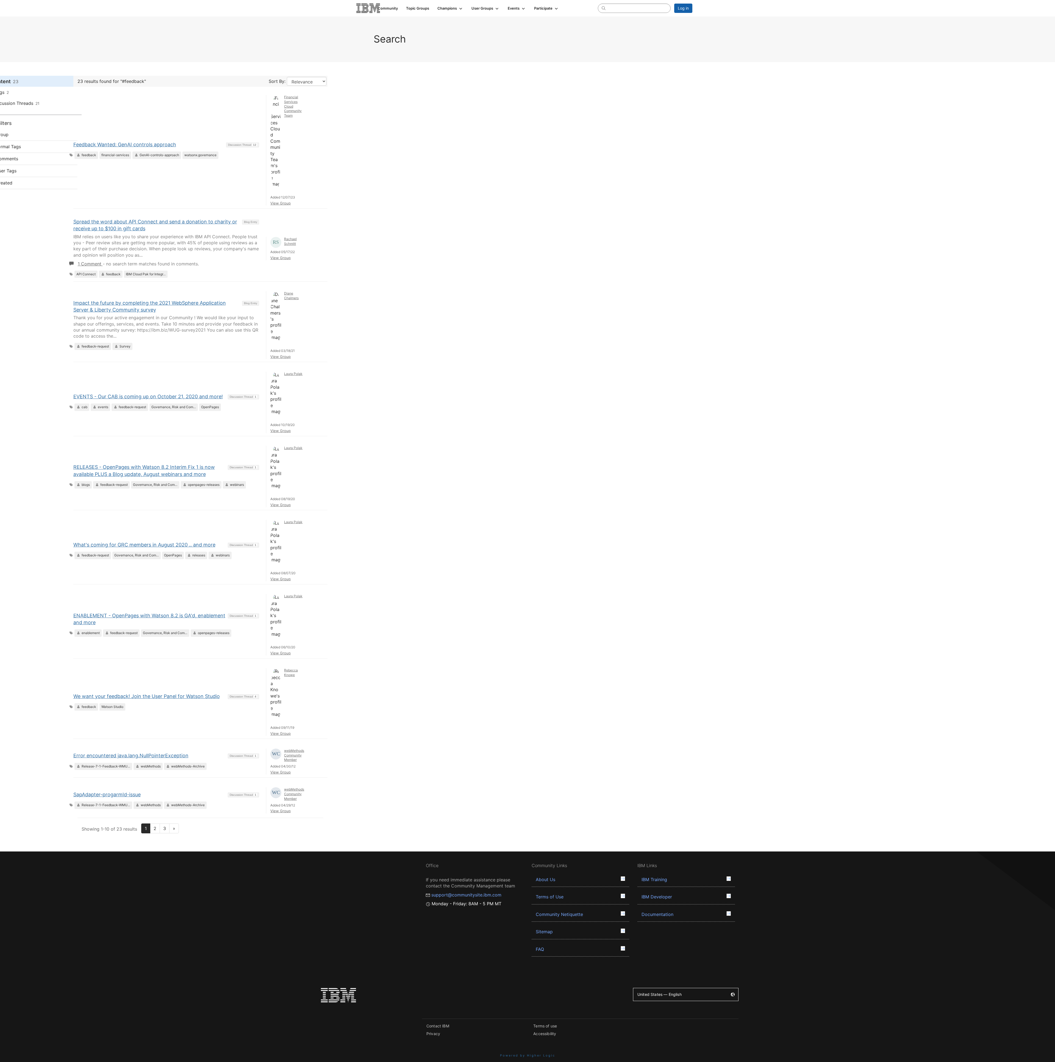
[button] (450, 8)
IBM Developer (657, 897)
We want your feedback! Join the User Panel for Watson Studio (146, 696)
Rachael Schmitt (290, 241)
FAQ (540, 949)
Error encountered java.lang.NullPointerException (130, 755)
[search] (603, 8)
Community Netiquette (559, 914)
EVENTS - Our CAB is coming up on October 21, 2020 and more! (148, 396)
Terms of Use (549, 897)
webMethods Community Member (294, 755)
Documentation (657, 914)
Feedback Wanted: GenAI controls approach (124, 144)
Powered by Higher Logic (527, 1055)
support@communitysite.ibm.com (466, 895)
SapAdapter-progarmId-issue (107, 794)
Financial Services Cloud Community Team (293, 106)
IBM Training (654, 879)
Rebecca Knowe (291, 672)
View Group (280, 203)
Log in (683, 8)
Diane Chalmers (291, 295)
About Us (545, 879)
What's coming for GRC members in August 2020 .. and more (144, 545)
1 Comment (90, 264)
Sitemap (544, 931)
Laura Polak (293, 374)
